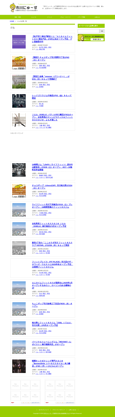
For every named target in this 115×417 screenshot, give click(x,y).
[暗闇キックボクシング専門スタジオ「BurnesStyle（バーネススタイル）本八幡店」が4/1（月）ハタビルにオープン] (19, 372)
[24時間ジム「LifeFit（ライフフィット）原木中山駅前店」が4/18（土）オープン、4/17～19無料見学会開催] (19, 175)
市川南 (41, 272)
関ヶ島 (41, 103)
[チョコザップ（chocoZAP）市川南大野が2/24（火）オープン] (19, 196)
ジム (37, 49)
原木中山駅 (49, 177)
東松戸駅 (42, 49)
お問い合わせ (72, 410)
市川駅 (48, 253)
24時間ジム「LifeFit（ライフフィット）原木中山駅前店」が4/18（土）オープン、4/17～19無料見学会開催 (52, 167)
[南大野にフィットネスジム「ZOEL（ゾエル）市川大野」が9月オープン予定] (19, 334)
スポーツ (42, 177)
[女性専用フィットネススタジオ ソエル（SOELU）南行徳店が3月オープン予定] (19, 234)
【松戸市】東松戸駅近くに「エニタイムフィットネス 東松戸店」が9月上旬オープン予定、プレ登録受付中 (52, 39)
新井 (40, 350)
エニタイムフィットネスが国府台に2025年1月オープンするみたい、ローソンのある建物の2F (52, 285)
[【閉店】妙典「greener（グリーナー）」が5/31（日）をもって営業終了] (19, 87)
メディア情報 (81, 17)
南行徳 (41, 232)
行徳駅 (41, 106)
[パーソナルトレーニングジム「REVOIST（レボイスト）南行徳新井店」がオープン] (19, 353)
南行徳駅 (42, 234)
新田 (40, 251)
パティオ (42, 127)
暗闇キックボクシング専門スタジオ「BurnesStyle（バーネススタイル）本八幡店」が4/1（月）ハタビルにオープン (51, 363)
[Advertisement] (42, 146)
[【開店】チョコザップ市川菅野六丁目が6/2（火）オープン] (19, 68)
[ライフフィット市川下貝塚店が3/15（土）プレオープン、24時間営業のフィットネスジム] (19, 215)
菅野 (40, 65)
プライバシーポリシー (58, 410)
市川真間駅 (42, 67)
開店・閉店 (18, 17)
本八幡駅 (48, 127)
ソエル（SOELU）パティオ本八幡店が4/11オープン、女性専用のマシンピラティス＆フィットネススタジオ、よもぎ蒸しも (52, 117)
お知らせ (97, 17)
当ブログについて (44, 410)
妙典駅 (41, 86)
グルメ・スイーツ (65, 17)
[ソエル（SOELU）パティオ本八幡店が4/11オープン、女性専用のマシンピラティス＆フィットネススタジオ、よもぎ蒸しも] (19, 125)
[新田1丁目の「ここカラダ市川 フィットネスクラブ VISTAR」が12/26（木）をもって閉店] (19, 254)
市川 (40, 293)
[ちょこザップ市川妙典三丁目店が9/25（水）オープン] (19, 314)
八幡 (40, 125)
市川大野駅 (42, 195)
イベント (49, 17)
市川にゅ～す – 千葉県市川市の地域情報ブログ (56, 413)
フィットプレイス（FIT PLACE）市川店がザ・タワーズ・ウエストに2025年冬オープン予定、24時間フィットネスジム (52, 264)
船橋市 (41, 175)
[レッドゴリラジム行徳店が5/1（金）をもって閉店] (19, 106)
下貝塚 (41, 213)
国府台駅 (42, 295)
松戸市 (41, 47)
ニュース (33, 17)
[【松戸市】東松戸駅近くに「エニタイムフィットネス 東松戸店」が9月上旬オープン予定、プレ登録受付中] (19, 47)
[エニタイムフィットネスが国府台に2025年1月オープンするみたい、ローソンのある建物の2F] (19, 294)
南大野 (41, 194)
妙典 (40, 84)
